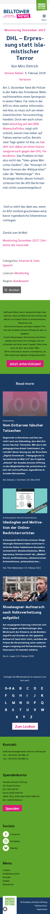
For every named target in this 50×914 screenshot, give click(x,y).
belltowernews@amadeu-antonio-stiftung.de (24, 751)
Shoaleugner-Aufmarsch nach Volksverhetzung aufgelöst (23, 612)
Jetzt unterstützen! (25, 363)
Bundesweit (21, 281)
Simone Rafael (13, 73)
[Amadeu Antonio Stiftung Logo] (10, 901)
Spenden (12, 808)
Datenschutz (41, 905)
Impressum (42, 909)
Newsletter (8, 884)
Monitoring (21, 273)
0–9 (7, 688)
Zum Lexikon (25, 726)
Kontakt (7, 877)
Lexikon (6, 870)
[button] (5, 909)
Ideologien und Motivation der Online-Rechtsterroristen (23, 525)
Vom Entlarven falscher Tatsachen (23, 426)
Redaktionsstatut (11, 873)
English (6, 880)
